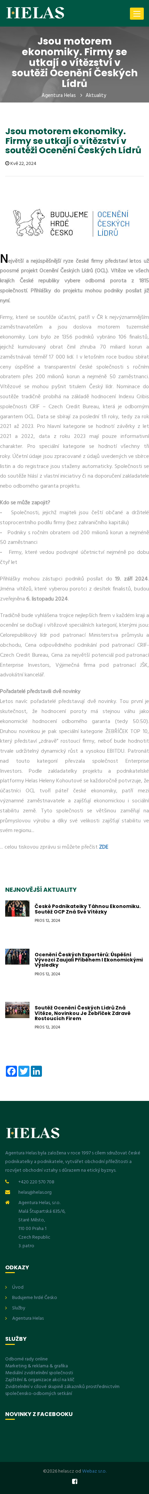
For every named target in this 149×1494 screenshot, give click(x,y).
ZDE (103, 847)
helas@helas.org (35, 1193)
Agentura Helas (59, 95)
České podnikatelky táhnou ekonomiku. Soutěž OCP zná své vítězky (88, 909)
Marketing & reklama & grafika (36, 1366)
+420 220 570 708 (36, 1182)
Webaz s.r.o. (94, 1471)
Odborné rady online (26, 1359)
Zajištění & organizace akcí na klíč (39, 1380)
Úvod (18, 1287)
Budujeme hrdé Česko (34, 1298)
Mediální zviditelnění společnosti (39, 1373)
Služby (18, 1308)
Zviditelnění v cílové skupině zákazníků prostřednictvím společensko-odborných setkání (62, 1390)
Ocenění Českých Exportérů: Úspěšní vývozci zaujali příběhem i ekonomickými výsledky (89, 960)
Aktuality (96, 95)
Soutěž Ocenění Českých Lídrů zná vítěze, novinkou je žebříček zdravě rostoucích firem (83, 1013)
